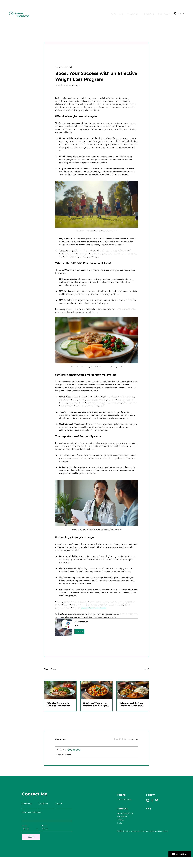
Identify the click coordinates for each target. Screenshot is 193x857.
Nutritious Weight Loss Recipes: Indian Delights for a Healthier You (95, 704)
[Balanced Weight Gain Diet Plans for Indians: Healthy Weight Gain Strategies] (133, 690)
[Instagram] (148, 800)
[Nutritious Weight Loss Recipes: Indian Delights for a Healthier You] (97, 690)
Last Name (43, 804)
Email (58, 804)
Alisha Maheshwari (23, 14)
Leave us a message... (31, 812)
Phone (44, 826)
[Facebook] (152, 800)
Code (24, 826)
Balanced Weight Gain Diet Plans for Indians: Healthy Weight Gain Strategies (131, 704)
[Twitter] (156, 800)
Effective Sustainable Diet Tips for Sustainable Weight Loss (59, 704)
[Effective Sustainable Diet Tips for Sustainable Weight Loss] (60, 690)
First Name (27, 804)
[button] (96, 627)
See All (146, 669)
